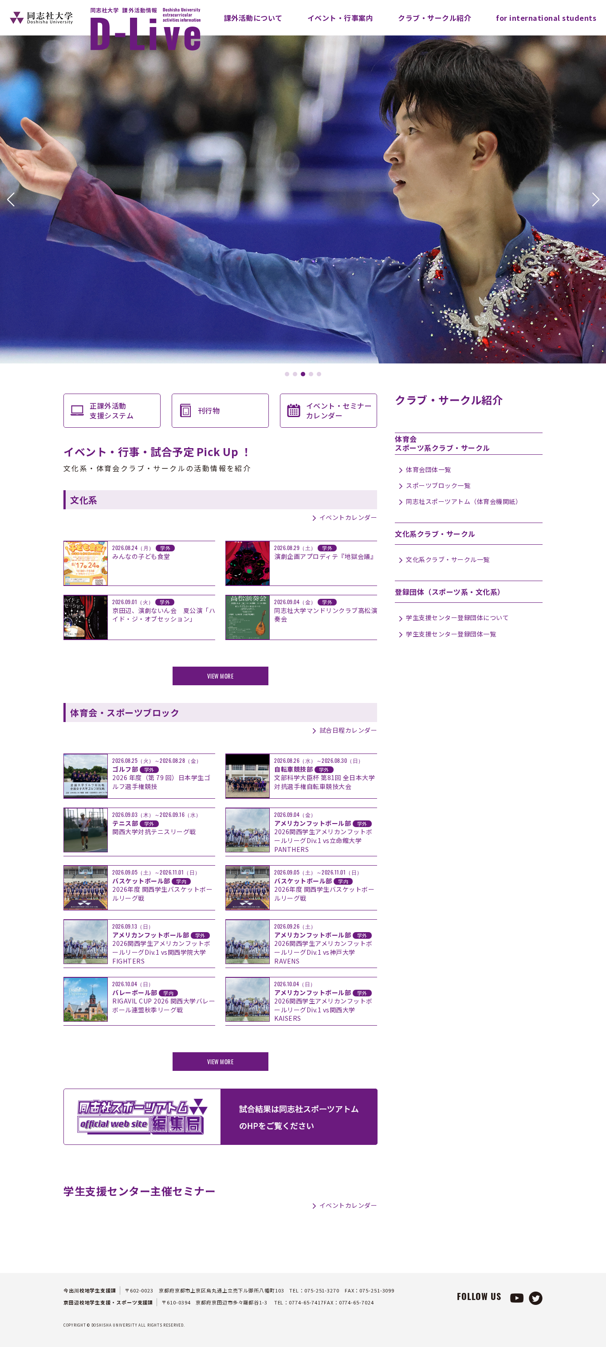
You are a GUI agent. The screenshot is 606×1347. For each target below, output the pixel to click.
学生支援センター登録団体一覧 (451, 633)
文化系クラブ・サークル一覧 (448, 559)
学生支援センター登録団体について (457, 617)
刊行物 (209, 410)
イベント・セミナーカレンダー (339, 410)
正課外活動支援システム (112, 410)
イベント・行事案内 (340, 18)
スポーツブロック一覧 (438, 485)
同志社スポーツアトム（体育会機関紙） (464, 501)
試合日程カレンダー (348, 730)
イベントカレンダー (348, 517)
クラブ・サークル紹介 (434, 18)
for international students (546, 18)
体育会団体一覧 (428, 469)
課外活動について (253, 18)
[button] (10, 199)
